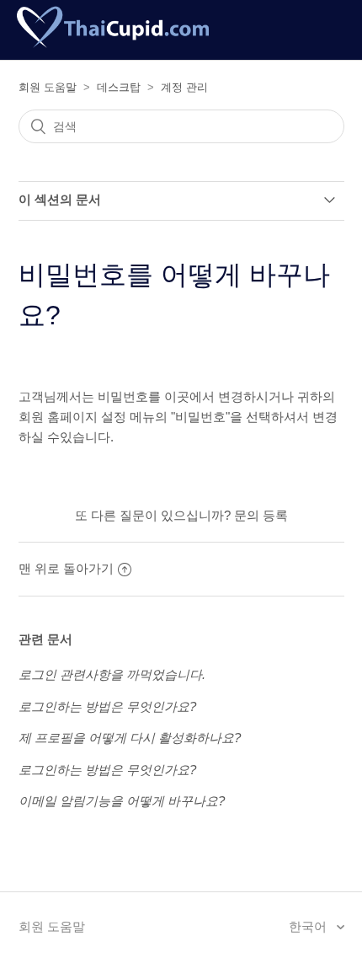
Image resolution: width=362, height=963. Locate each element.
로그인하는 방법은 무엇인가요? (107, 706)
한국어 (309, 926)
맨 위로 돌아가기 (66, 568)
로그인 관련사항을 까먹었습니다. (112, 674)
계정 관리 (184, 87)
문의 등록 (261, 515)
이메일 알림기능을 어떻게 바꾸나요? (122, 801)
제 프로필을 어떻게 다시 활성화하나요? (130, 737)
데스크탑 (119, 87)
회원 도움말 (48, 87)
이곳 (176, 396)
